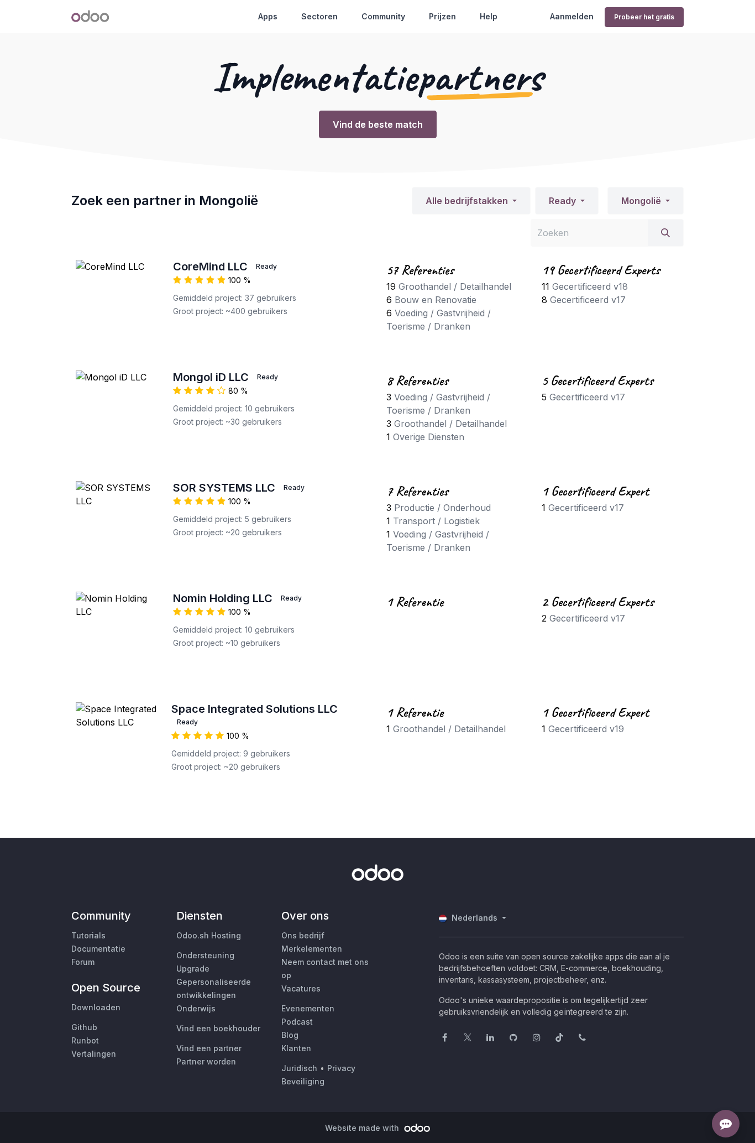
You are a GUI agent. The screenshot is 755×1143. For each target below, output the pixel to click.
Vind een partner (209, 1048)
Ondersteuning (205, 955)
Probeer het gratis (644, 17)
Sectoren (319, 16)
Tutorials (88, 935)
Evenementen (307, 1008)
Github (84, 1027)
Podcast (297, 1021)
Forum (83, 962)
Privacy (341, 1068)
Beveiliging (302, 1081)
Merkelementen (311, 948)
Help (488, 16)
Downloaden (95, 1007)
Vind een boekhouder (218, 1028)
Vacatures (301, 988)
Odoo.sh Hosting (208, 935)
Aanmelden (572, 16)
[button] (471, 201)
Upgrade (192, 968)
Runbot (85, 1040)
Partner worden (206, 1061)
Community (383, 16)
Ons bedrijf (302, 935)
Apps (267, 16)
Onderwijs (196, 1008)
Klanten (296, 1048)
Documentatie (98, 948)
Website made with (363, 1127)
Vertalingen (93, 1053)
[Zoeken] (665, 233)
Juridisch (299, 1068)
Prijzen (442, 16)
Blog (289, 1035)
